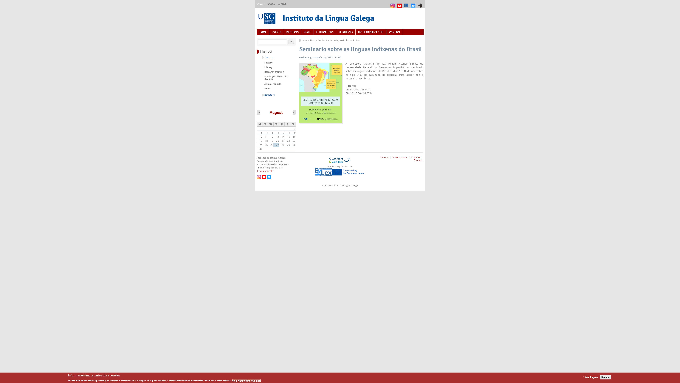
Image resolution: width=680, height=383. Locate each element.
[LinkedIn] (406, 4)
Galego (271, 3)
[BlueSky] (413, 4)
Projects (292, 32)
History (268, 62)
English (261, 3)
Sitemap (384, 157)
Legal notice (415, 157)
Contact (394, 32)
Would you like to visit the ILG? (276, 78)
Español (282, 3)
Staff (307, 32)
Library (268, 67)
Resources (346, 32)
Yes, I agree (591, 377)
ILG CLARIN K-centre (371, 32)
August (276, 112)
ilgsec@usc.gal (265, 171)
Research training (274, 71)
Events (276, 32)
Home (263, 32)
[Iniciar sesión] (420, 4)
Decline (605, 377)
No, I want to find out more (246, 380)
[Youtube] (400, 4)
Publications (324, 32)
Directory (269, 94)
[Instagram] (393, 4)
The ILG (268, 57)
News (312, 40)
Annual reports (272, 83)
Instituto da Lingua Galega (328, 18)
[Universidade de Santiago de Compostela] (267, 18)
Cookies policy (399, 157)
